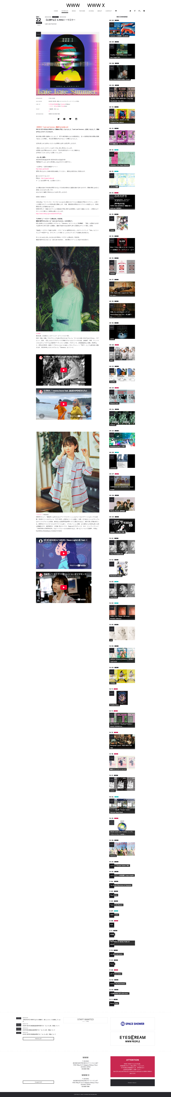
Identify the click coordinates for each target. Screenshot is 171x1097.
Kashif (56, 106)
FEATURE (82, 11)
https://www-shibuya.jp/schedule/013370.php (49, 213)
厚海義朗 (55, 104)
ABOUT (99, 11)
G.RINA (50, 104)
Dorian (62, 106)
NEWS (74, 11)
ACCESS (91, 11)
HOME (56, 11)
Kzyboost (63, 104)
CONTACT (109, 11)
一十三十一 (51, 106)
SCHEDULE (65, 11)
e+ (49, 111)
